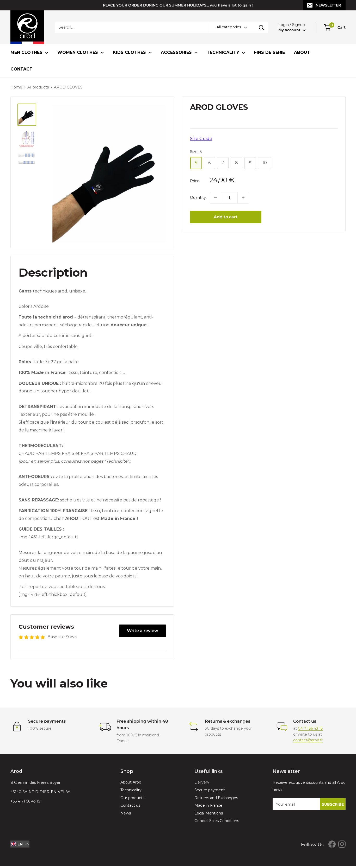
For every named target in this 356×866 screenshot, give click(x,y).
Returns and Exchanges (216, 797)
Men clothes (26, 52)
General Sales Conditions (216, 820)
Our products (132, 797)
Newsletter (328, 5)
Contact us (130, 805)
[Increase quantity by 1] (243, 197)
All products (38, 87)
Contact (21, 69)
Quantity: (198, 197)
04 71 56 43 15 (310, 728)
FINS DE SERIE (269, 52)
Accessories (176, 52)
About (302, 52)
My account (290, 30)
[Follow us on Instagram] (342, 844)
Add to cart (226, 216)
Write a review (142, 630)
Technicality (223, 52)
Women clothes (77, 52)
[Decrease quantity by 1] (215, 197)
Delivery (201, 782)
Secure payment (209, 790)
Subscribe (333, 804)
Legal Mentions (208, 813)
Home (16, 87)
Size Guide (201, 138)
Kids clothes (129, 52)
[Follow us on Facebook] (332, 844)
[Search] (261, 27)
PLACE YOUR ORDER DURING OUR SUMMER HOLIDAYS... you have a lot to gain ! (178, 5)
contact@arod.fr (308, 740)
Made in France (208, 805)
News (125, 813)
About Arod (130, 782)
